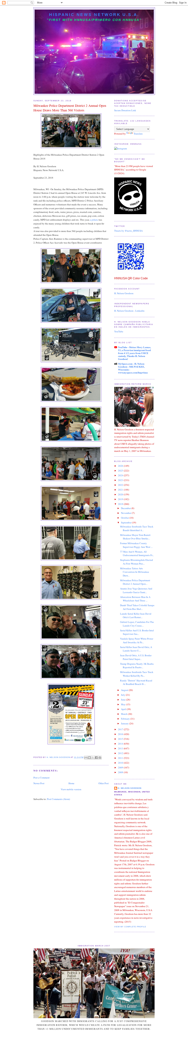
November (126, 513)
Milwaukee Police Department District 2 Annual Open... (135, 582)
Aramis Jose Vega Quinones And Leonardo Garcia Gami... (136, 590)
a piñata (94, 219)
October (125, 517)
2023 (121, 480)
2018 (121, 504)
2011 (121, 758)
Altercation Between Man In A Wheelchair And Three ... (135, 598)
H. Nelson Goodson (123, 293)
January (125, 723)
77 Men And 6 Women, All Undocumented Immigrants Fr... (137, 553)
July (123, 694)
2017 (121, 729)
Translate (138, 133)
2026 (121, 465)
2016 (121, 734)
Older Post (103, 783)
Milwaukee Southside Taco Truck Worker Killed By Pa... (136, 673)
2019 (121, 499)
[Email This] (86, 757)
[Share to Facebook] (96, 757)
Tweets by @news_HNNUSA (128, 230)
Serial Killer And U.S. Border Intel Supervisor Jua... (137, 632)
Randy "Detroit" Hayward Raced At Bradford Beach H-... (136, 682)
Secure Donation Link (125, 110)
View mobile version (71, 789)
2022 (121, 485)
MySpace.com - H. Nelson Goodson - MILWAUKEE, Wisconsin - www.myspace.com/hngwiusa (133, 368)
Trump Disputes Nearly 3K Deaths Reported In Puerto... (137, 665)
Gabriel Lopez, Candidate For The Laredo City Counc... (137, 623)
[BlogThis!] (89, 757)
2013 (121, 748)
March (124, 714)
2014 (121, 743)
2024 (121, 475)
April (124, 709)
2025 (121, 470)
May (123, 704)
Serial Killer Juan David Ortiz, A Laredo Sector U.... (136, 648)
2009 (121, 767)
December (126, 508)
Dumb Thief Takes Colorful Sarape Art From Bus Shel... (137, 607)
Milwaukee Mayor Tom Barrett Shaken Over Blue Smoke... (135, 536)
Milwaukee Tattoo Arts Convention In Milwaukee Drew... (134, 572)
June (123, 699)
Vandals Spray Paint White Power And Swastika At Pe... (136, 640)
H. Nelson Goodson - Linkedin (129, 310)
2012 (121, 753)
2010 (121, 762)
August (125, 690)
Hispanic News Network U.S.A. (94, 14)
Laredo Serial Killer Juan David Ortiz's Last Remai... (135, 615)
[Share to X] (93, 757)
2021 (121, 489)
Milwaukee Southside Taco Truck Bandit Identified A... (136, 528)
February (125, 718)
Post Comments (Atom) (58, 799)
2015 (121, 738)
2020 (121, 494)
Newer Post (38, 783)
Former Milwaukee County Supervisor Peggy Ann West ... (136, 545)
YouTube (118, 331)
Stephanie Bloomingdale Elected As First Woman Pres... (136, 561)
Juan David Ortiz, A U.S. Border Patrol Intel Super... (135, 657)
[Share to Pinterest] (100, 757)
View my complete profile (130, 927)
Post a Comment (41, 777)
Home (71, 783)
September (126, 522)
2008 (121, 772)
